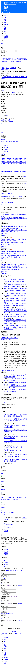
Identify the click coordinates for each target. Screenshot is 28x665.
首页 (3, 68)
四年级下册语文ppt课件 (9, 59)
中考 (5, 40)
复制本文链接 (5, 212)
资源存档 (6, 553)
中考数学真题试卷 (17, 59)
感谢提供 (3, 507)
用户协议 (9, 585)
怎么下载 (3, 489)
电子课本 (6, 35)
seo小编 (4, 235)
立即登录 (3, 580)
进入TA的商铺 (6, 141)
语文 (5, 17)
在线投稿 (6, 554)
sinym (3, 260)
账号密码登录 (9, 613)
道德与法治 (7, 24)
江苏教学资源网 (20, 521)
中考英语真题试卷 (19, 58)
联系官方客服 (15, 141)
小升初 (5, 38)
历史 (5, 26)
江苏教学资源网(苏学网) (8, 196)
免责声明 (6, 564)
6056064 (4, 248)
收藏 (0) (10, 120)
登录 (24, 176)
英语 (5, 20)
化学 (5, 33)
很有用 (2, 481)
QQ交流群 (3, 402)
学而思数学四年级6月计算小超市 (12, 450)
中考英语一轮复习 (4, 58)
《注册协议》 (14, 596)
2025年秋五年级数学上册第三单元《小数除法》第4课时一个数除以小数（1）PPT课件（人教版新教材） (15, 327)
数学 (5, 19)
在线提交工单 (14, 338)
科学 (5, 22)
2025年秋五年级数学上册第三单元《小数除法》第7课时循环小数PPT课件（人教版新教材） (15, 311)
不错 (2, 473)
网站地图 (9, 570)
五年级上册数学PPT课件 (7, 203)
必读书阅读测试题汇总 (8, 370)
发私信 (3, 137)
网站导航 (6, 551)
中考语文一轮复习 (11, 58)
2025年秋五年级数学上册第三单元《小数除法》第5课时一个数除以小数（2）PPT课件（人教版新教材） (15, 321)
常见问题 (6, 147)
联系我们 (6, 566)
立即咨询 (3, 154)
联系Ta (3, 139)
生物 (5, 29)
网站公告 (6, 7)
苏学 (3, 90)
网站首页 (6, 15)
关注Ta (3, 135)
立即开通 (14, 631)
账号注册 (3, 613)
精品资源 (6, 10)
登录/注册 (3, 615)
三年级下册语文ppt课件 (17, 61)
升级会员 (4, 98)
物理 (5, 31)
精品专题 (6, 37)
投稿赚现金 (5, 69)
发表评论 (6, 151)
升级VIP (8, 115)
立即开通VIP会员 (6, 339)
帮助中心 (6, 8)
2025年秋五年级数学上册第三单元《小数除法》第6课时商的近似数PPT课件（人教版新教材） (15, 316)
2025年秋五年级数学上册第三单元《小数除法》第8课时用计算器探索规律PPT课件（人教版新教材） (15, 305)
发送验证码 (3, 611)
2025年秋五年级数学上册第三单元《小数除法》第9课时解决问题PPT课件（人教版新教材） (15, 300)
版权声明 (6, 562)
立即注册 (20, 585)
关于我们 (6, 560)
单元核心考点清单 (9, 61)
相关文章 (6, 149)
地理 (5, 28)
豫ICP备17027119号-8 (17, 570)
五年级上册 (13, 68)
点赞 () (4, 120)
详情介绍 (6, 145)
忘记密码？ (4, 578)
